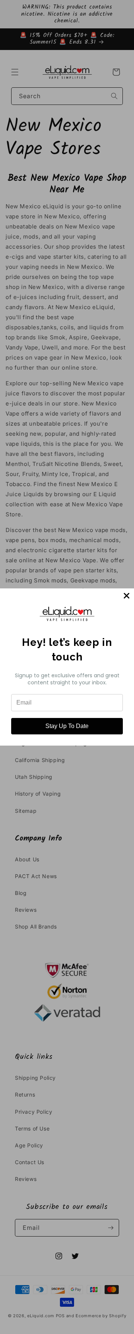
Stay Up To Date (67, 726)
